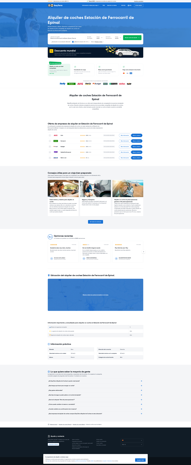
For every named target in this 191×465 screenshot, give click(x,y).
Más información (125, 135)
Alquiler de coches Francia (65, 424)
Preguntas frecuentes (77, 441)
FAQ (104, 5)
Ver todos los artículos (95, 222)
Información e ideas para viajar (90, 5)
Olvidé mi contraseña (101, 441)
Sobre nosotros (75, 439)
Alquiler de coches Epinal (79, 424)
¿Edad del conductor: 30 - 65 (81, 41)
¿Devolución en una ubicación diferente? (61, 41)
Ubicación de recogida (55, 37)
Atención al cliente (112, 5)
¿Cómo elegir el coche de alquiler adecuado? (82, 443)
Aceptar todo (140, 460)
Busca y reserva (136, 135)
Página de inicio (53, 424)
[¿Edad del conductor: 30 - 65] (73, 42)
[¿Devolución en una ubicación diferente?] (50, 42)
